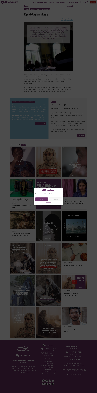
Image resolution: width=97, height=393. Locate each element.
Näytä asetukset (55, 199)
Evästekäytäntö (48, 202)
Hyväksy (41, 199)
